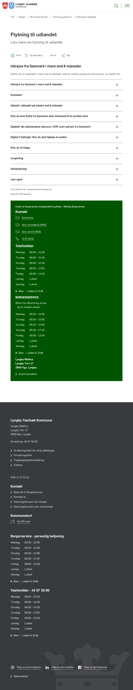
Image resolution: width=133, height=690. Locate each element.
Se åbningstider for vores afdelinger (34, 450)
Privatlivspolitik (23, 455)
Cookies (18, 465)
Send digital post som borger (30, 502)
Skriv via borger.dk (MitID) (34, 225)
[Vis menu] (127, 5)
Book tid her (28, 218)
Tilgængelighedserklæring (29, 460)
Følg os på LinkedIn (63, 667)
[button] (51, 55)
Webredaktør (21, 676)
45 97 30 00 (28, 239)
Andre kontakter (28, 374)
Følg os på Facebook (95, 667)
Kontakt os (20, 497)
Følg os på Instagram (29, 667)
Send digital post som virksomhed (33, 507)
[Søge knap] (116, 5)
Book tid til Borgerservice (28, 492)
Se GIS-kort (23, 521)
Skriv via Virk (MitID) (31, 232)
